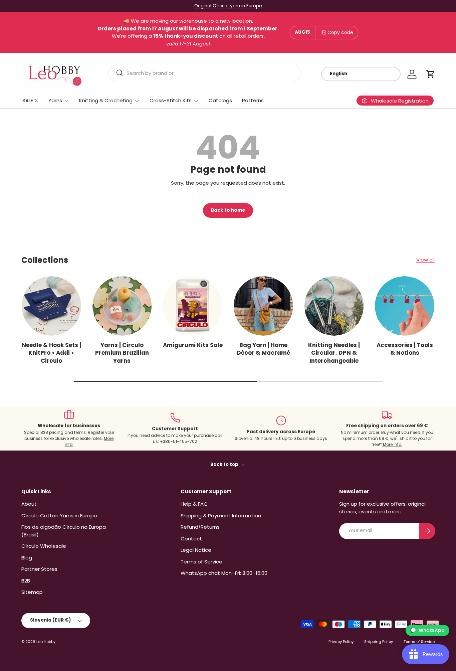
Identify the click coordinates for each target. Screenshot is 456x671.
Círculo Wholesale (43, 545)
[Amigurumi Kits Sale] (192, 306)
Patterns (253, 100)
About (29, 503)
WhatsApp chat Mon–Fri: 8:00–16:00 (224, 572)
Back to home (228, 210)
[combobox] (204, 73)
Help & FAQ (194, 503)
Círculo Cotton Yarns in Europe (59, 515)
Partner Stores (39, 568)
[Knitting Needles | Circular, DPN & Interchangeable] (334, 306)
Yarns (55, 100)
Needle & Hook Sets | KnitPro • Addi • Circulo (51, 353)
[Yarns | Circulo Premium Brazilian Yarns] (122, 306)
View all (425, 259)
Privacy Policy (341, 641)
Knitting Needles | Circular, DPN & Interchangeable (334, 353)
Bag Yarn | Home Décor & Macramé (263, 349)
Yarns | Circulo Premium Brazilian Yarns (122, 353)
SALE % (30, 100)
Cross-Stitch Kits (171, 100)
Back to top (224, 464)
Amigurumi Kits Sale (193, 345)
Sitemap (32, 592)
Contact (191, 538)
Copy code (340, 32)
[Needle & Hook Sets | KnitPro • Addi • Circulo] (51, 306)
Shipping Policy (378, 641)
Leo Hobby (46, 641)
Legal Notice (196, 549)
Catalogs (220, 100)
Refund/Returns (200, 526)
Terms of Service (201, 561)
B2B (25, 580)
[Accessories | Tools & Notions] (404, 306)
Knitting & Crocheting (106, 100)
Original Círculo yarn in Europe (228, 6)
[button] (430, 74)
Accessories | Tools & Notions (405, 349)
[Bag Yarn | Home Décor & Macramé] (263, 306)
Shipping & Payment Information (221, 515)
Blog (26, 557)
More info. (392, 444)
